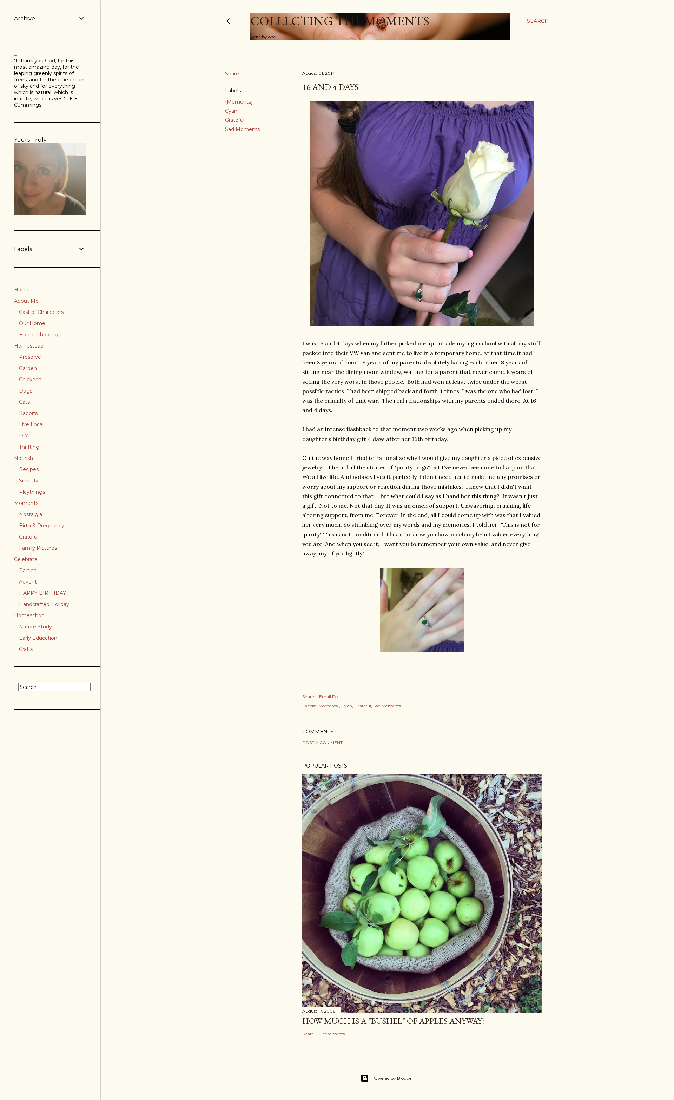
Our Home (32, 323)
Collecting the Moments (339, 21)
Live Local (31, 424)
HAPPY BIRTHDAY (42, 593)
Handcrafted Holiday (44, 604)
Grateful (234, 120)
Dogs (25, 391)
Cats (24, 402)
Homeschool (30, 615)
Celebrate (26, 559)
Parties (27, 570)
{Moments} (239, 102)
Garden (28, 368)
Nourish (23, 458)
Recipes (29, 469)
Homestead (29, 346)
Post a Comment (322, 742)
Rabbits (28, 413)
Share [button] (232, 74)
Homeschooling (38, 334)
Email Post (330, 696)
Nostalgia (30, 514)
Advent (28, 582)
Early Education (38, 638)
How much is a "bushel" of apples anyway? (393, 1020)
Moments (26, 503)
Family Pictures (38, 548)
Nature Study (35, 627)
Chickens (30, 379)
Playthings (32, 492)
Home (22, 289)
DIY (23, 436)
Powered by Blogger (392, 1078)
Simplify (28, 480)
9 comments (332, 1033)
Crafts (26, 649)
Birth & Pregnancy (41, 525)
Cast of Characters (41, 312)
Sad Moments (242, 129)
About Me (26, 301)
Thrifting (29, 447)
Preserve (30, 357)
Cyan (231, 111)
